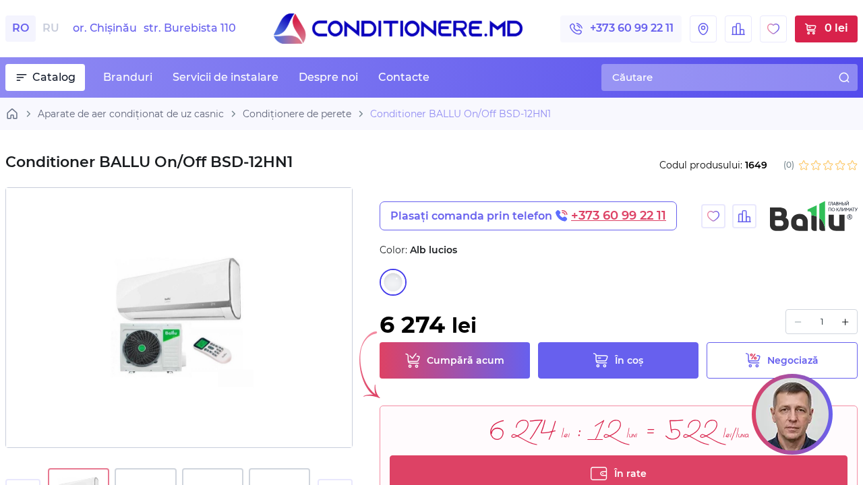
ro (20, 28)
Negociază (793, 360)
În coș (629, 360)
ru (50, 28)
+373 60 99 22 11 (632, 28)
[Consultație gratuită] (792, 414)
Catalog (54, 77)
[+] (845, 321)
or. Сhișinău (154, 28)
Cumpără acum (465, 360)
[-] (798, 321)
